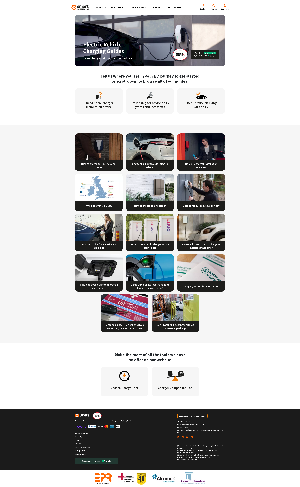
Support (225, 9)
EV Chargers (100, 7)
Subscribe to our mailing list (192, 416)
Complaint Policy (81, 454)
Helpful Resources (138, 7)
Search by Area (80, 437)
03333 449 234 (185, 421)
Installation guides (81, 433)
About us (78, 440)
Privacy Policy (80, 451)
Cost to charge (174, 7)
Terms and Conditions (82, 447)
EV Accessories (117, 7)
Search (213, 9)
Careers (78, 444)
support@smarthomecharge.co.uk (192, 424)
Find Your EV (157, 7)
